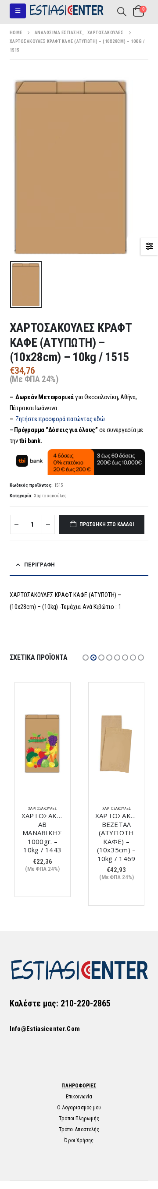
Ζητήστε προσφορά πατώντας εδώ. (60, 419)
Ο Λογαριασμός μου (79, 1108)
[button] (18, 11)
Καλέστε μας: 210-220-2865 (60, 1003)
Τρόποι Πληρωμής (79, 1118)
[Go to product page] (43, 744)
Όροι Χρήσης (78, 1140)
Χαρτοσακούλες (50, 496)
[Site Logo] (66, 11)
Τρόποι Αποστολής (79, 1129)
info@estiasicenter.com (45, 1029)
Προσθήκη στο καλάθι (106, 524)
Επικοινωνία (79, 1097)
